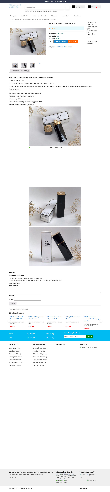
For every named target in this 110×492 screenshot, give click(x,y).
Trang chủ (13, 16)
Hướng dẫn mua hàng (39, 348)
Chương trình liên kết (15, 357)
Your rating (12, 283)
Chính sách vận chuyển (40, 359)
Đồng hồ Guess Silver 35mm (72, 322)
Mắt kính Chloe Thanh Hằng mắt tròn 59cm (54, 323)
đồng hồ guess (53, 11)
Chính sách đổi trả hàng (40, 357)
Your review (13, 285)
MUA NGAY (73, 41)
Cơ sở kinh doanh (14, 351)
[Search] (67, 7)
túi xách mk (47, 11)
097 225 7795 (31, 334)
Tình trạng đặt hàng (38, 365)
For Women (23, 19)
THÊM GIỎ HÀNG (60, 41)
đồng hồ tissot (40, 11)
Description (15, 70)
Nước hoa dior (32, 11)
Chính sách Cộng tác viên (40, 354)
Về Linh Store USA (14, 348)
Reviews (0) (25, 70)
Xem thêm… (13, 477)
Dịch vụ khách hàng (15, 359)
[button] (8, 2)
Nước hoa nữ (32, 19)
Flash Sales (77, 16)
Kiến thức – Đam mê (40, 16)
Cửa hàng (65, 16)
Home (11, 19)
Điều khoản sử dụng (15, 365)
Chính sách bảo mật (15, 354)
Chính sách (25, 16)
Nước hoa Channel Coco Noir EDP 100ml (17, 323)
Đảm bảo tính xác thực (16, 362)
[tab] (15, 71)
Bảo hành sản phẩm (39, 351)
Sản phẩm (54, 16)
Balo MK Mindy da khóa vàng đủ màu (36, 323)
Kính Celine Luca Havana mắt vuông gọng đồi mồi (91, 325)
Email (11, 299)
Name (11, 296)
